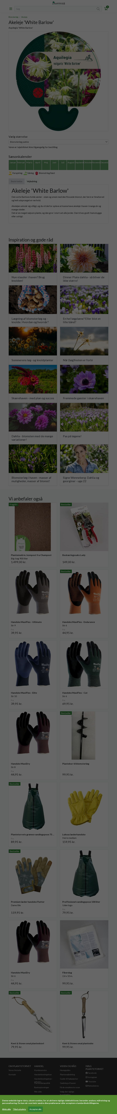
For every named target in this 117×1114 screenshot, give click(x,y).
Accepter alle (35, 1109)
